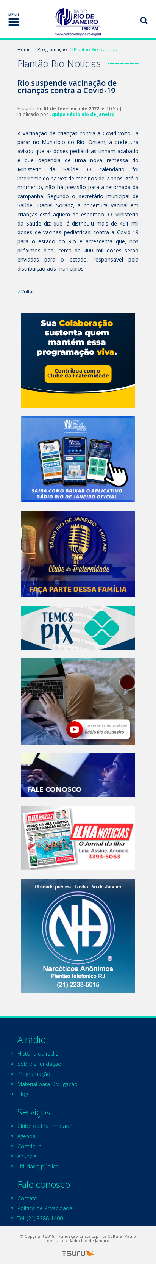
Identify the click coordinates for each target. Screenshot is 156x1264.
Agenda (26, 1136)
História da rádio (38, 1053)
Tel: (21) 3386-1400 (40, 1218)
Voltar (27, 291)
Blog (22, 1094)
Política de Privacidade (44, 1208)
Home (24, 49)
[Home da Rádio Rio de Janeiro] (78, 22)
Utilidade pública (38, 1166)
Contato (27, 1198)
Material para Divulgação (47, 1084)
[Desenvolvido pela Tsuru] (78, 1253)
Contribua (29, 1146)
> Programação (50, 49)
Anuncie (26, 1156)
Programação (33, 1074)
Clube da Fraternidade (44, 1125)
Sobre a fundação (39, 1063)
